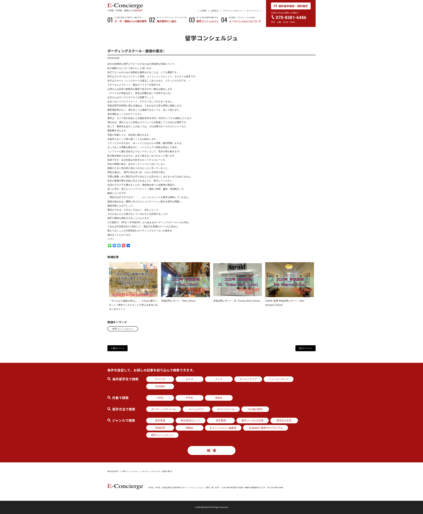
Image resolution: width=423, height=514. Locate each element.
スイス (219, 379)
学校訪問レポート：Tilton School (178, 300)
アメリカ (160, 379)
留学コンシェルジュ (122, 328)
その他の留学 (255, 409)
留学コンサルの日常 (252, 420)
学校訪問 (160, 427)
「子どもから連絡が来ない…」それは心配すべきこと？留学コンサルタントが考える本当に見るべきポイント (133, 304)
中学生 (189, 397)
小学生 (160, 397)
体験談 (189, 427)
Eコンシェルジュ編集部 (223, 427)
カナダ (189, 379)
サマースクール (225, 409)
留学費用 (221, 420)
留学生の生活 (284, 420)
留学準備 (160, 420)
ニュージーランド (278, 379)
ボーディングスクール (163, 409)
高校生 (219, 397)
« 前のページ (117, 348)
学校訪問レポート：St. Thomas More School (236, 300)
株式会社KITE (113, 471)
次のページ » (305, 348)
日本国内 (160, 386)
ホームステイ (196, 409)
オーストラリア (248, 379)
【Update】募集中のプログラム (265, 427)
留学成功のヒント (190, 420)
